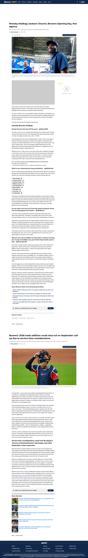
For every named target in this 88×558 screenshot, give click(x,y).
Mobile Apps (72, 546)
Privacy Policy (46, 548)
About (13, 546)
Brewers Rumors (30, 318)
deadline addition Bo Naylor (45, 400)
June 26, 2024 (43, 165)
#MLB (37, 161)
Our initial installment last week (20, 113)
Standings (35, 2)
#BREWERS (32, 161)
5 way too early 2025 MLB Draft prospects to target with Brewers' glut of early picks (32, 302)
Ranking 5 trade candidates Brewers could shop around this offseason (32, 299)
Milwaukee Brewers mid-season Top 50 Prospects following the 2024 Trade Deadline (33, 296)
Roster (40, 2)
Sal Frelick (33, 142)
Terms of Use (58, 548)
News (19, 2)
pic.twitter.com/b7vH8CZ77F (19, 163)
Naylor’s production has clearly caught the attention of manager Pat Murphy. (31, 417)
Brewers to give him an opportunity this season (24, 479)
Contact (45, 546)
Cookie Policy (72, 548)
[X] (79, 1)
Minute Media (10, 554)
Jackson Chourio (21, 132)
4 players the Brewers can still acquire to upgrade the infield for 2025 (32, 293)
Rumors (24, 2)
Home (13, 324)
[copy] (20, 35)
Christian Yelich (22, 318)
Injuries (45, 2)
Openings (28, 546)
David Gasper (14, 32)
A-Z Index (45, 551)
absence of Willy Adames (22, 151)
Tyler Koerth (14, 343)
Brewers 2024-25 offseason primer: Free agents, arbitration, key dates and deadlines (33, 290)
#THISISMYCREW (43, 161)
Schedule (29, 2)
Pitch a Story (29, 548)
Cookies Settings (59, 551)
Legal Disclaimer (16, 551)
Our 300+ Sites (59, 546)
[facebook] (77, 1)
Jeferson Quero (27, 232)
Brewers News (15, 318)
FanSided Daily (15, 548)
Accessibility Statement (32, 551)
